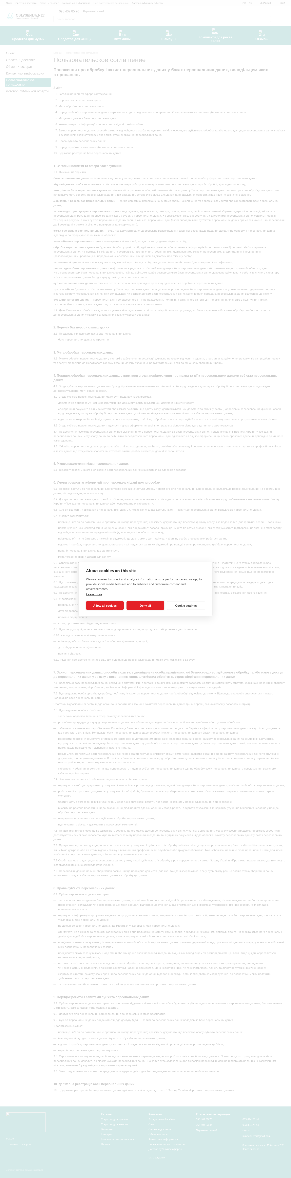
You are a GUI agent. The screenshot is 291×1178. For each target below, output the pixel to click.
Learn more (94, 594)
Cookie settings (186, 605)
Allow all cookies (105, 605)
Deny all (145, 605)
